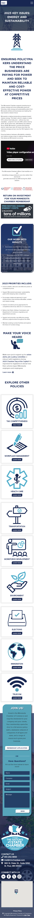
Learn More (17, 495)
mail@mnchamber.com (14, 860)
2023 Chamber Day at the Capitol (16, 361)
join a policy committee (16, 357)
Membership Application (17, 748)
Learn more (7, 372)
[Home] (4, 3)
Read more (17, 425)
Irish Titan (27, 915)
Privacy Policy (17, 911)
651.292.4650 (10, 857)
